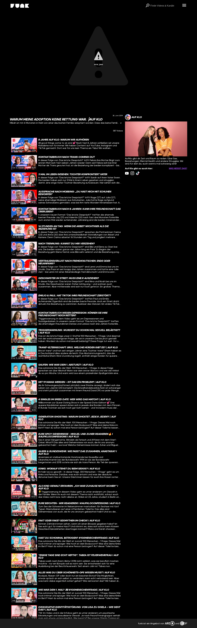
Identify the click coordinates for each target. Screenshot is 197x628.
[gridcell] (66, 145)
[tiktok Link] (138, 173)
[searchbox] (165, 5)
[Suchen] (147, 6)
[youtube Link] (127, 173)
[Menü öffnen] (184, 5)
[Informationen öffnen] (121, 123)
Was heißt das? (178, 168)
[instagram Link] (132, 173)
